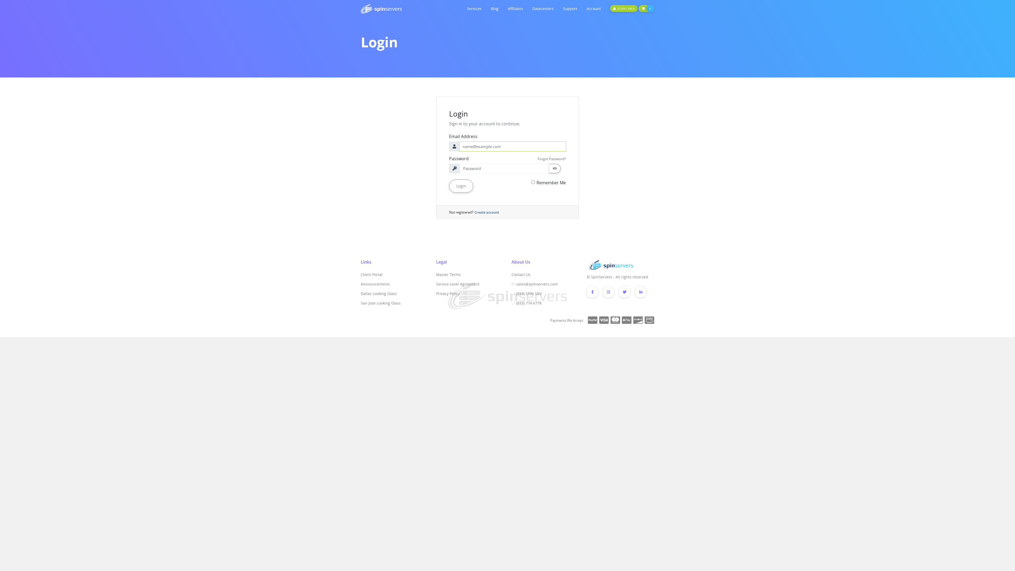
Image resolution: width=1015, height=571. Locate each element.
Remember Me (551, 183)
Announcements (375, 284)
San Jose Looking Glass (381, 303)
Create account (486, 212)
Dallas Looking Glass (379, 293)
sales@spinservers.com (537, 284)
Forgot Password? (552, 158)
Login (461, 185)
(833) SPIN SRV (529, 293)
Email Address (463, 136)
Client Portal (371, 274)
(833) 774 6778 (529, 303)
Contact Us (520, 274)
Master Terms (448, 274)
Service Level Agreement (457, 284)
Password (459, 159)
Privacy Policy (448, 293)
